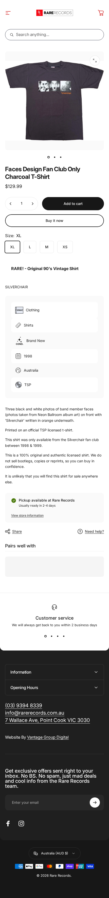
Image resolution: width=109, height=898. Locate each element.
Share (17, 531)
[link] (47, 720)
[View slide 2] (51, 636)
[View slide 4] (64, 636)
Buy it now (54, 220)
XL (12, 247)
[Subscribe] (95, 802)
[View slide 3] (58, 636)
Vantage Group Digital (48, 737)
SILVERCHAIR (16, 287)
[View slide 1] (45, 636)
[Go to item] (48, 157)
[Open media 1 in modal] (95, 60)
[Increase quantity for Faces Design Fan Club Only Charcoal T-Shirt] (32, 203)
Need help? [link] (94, 531)
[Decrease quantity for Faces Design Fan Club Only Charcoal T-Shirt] (10, 203)
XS (65, 247)
